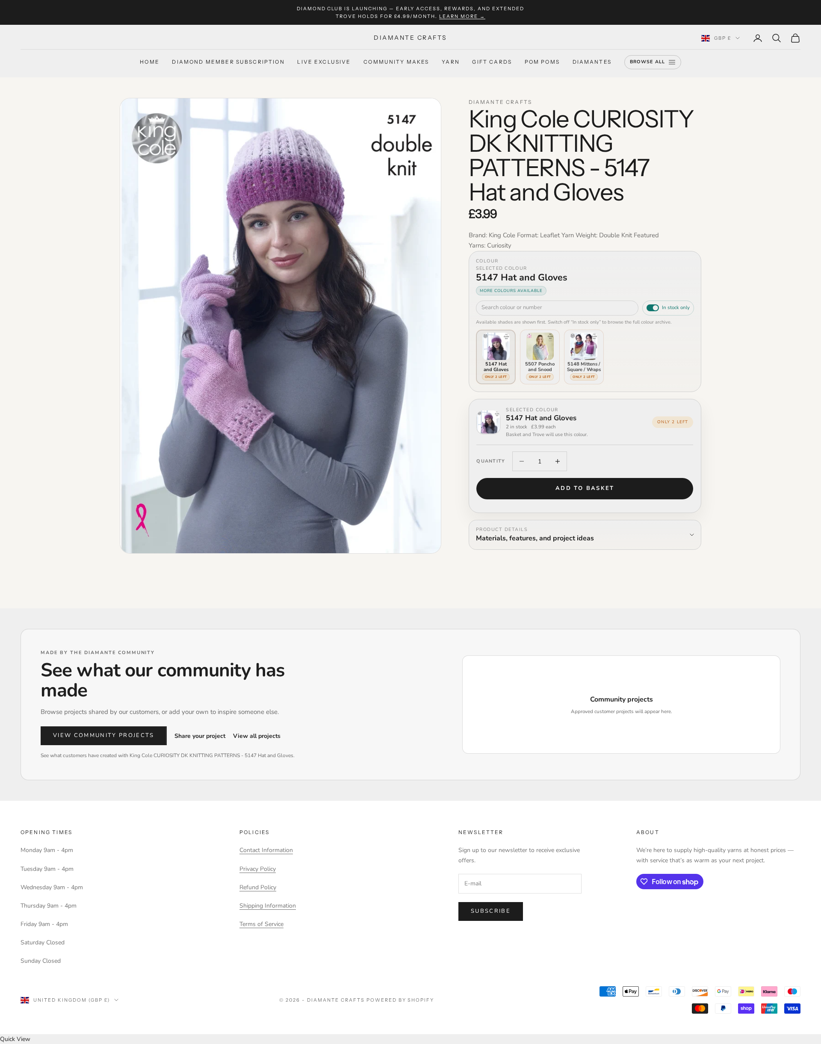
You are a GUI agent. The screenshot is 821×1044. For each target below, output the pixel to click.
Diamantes (592, 62)
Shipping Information (267, 906)
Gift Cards (492, 62)
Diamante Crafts (500, 102)
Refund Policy (257, 887)
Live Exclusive (324, 62)
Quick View (15, 1039)
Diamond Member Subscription (228, 62)
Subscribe (491, 911)
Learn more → (462, 16)
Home (149, 62)
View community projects (103, 735)
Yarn (451, 62)
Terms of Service (261, 924)
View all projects (257, 736)
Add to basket (584, 488)
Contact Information (266, 850)
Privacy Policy (257, 869)
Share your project (199, 736)
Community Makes (396, 62)
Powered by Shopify (400, 1000)
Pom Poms (542, 62)
